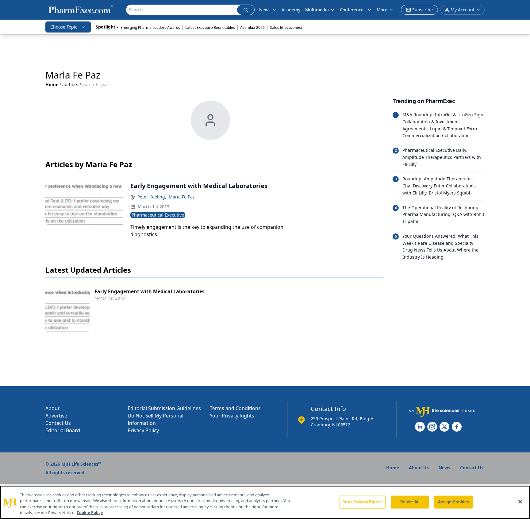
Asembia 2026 (252, 27)
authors (70, 84)
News (265, 10)
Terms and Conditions (235, 408)
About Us (419, 468)
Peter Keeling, (151, 197)
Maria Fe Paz (182, 197)
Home (51, 84)
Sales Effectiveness (286, 27)
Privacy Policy (143, 430)
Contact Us (58, 423)
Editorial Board (62, 430)
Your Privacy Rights (232, 415)
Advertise (56, 415)
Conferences (353, 10)
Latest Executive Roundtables (210, 27)
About (52, 408)
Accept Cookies (453, 502)
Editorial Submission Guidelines (164, 408)
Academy (291, 10)
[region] (265, 502)
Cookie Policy (90, 512)
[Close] (520, 501)
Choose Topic (63, 27)
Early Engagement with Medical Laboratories (149, 291)
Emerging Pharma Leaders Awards (150, 27)
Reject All (410, 502)
